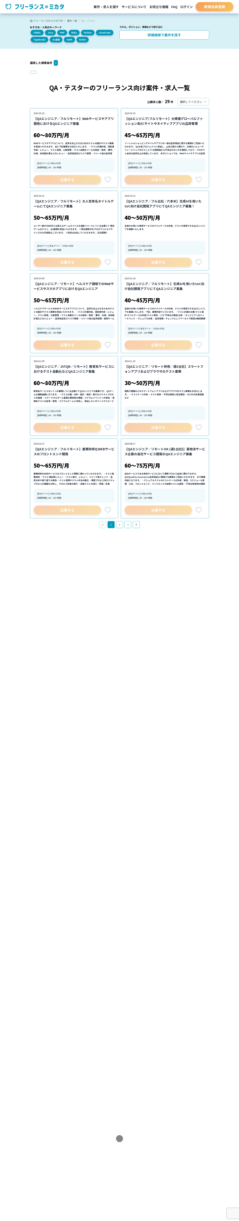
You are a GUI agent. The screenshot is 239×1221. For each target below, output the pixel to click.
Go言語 (56, 39)
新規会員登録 (214, 6)
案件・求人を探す (106, 6)
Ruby (74, 32)
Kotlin (82, 39)
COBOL (37, 32)
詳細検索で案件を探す (164, 34)
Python (88, 32)
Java (50, 32)
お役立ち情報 (158, 6)
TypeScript (39, 39)
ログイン (186, 6)
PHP (62, 32)
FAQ (174, 6)
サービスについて (134, 6)
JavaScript (105, 32)
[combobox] (193, 101)
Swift (69, 39)
